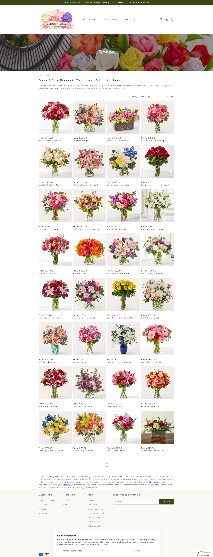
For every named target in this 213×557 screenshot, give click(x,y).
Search (66, 500)
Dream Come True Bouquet (154, 140)
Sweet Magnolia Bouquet (153, 451)
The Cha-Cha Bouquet (117, 229)
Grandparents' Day (47, 500)
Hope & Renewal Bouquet (153, 229)
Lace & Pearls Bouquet (49, 229)
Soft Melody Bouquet (48, 362)
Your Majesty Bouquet (117, 451)
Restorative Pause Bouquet (119, 362)
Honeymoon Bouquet (49, 406)
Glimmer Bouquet (81, 140)
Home (41, 75)
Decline (138, 551)
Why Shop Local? (95, 509)
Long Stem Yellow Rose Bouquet (122, 318)
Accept (105, 551)
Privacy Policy (103, 544)
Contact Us (93, 504)
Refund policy (94, 522)
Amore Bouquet (80, 362)
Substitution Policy (96, 526)
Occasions (43, 504)
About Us (43, 513)
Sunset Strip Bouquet (83, 451)
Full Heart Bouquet (150, 406)
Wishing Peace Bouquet (152, 273)
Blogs (65, 504)
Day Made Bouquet (150, 318)
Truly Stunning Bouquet (50, 318)
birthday (154, 482)
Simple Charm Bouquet (118, 140)
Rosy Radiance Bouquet (84, 318)
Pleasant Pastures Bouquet (85, 185)
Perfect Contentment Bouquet (87, 229)
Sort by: (134, 97)
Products (43, 509)
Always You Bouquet (48, 273)
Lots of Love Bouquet (151, 362)
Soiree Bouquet (80, 273)
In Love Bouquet (114, 406)
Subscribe (167, 501)
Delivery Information (97, 513)
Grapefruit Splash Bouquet (51, 185)
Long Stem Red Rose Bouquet (155, 185)
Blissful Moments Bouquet (119, 273)
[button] (104, 19)
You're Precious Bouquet (50, 140)
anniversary (68, 485)
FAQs (90, 500)
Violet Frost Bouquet (82, 406)
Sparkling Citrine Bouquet (51, 451)
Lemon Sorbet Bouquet (118, 185)
